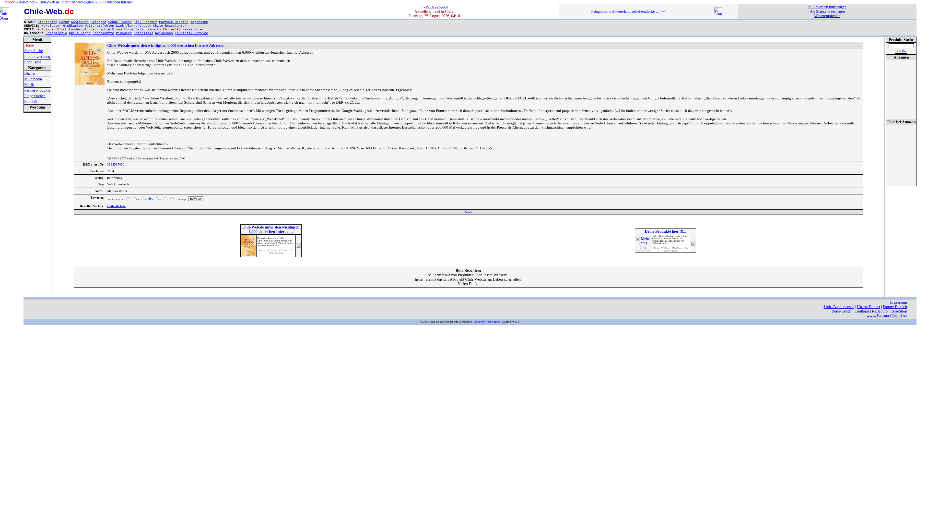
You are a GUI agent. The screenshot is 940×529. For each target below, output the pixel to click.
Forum (64, 22)
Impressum (199, 22)
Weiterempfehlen (99, 26)
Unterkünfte (103, 33)
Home (29, 45)
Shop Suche (33, 51)
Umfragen (98, 22)
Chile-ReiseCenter (170, 26)
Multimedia (33, 79)
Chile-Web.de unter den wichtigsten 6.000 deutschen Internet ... (87, 2)
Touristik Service (191, 33)
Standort (8, 2)
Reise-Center (842, 311)
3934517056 (115, 164)
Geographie (100, 29)
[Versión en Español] (423, 7)
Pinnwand (124, 33)
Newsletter (51, 26)
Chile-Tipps (80, 33)
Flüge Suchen (35, 96)
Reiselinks (143, 33)
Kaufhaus (861, 311)
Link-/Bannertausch (133, 26)
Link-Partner (145, 22)
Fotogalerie (56, 33)
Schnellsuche (120, 22)
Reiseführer (193, 29)
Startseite (47, 22)
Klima (129, 29)
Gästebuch (80, 22)
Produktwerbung (37, 56)
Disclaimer (479, 321)
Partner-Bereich (173, 22)
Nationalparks (148, 29)
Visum (117, 29)
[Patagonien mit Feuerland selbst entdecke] (718, 14)
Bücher (29, 73)
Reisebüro (880, 311)
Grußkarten (73, 26)
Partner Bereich (895, 307)
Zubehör (30, 101)
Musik (29, 85)
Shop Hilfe (32, 62)
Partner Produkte (37, 90)
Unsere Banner (868, 307)
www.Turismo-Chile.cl (885, 315)
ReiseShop (164, 33)
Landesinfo (79, 29)
